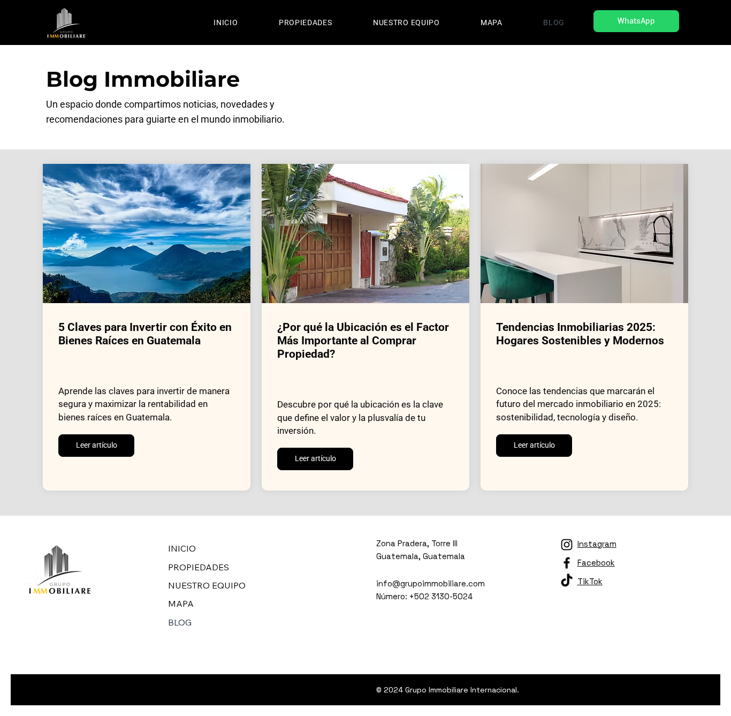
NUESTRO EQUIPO (207, 585)
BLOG (180, 622)
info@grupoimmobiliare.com (430, 583)
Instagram (596, 544)
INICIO (182, 548)
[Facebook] (566, 562)
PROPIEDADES (198, 567)
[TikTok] (566, 581)
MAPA (181, 603)
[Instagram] (566, 544)
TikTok (590, 581)
